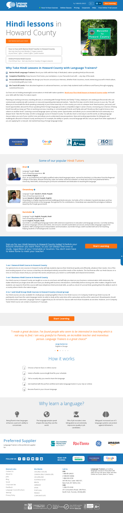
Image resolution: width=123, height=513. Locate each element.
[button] (55, 350)
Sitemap (8, 493)
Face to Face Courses (49, 8)
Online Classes (66, 8)
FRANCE (37, 493)
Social (8, 482)
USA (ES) (44, 472)
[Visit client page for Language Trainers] (73, 506)
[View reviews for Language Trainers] (91, 506)
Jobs (7, 477)
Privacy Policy (10, 495)
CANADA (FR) (49, 474)
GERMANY (37, 485)
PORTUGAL (38, 490)
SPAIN (36, 488)
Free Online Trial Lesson (107, 8)
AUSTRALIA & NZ (40, 480)
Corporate (86, 8)
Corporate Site (11, 485)
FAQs (94, 8)
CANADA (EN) (38, 474)
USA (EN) (37, 472)
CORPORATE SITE (40, 496)
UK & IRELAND (39, 477)
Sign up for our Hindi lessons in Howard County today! (34, 244)
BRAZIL (36, 482)
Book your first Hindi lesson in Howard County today (86, 92)
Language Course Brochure (15, 490)
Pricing (76, 8)
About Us (9, 474)
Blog (7, 479)
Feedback (9, 487)
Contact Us (9, 471)
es (100, 3)
